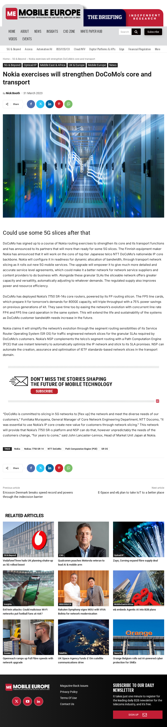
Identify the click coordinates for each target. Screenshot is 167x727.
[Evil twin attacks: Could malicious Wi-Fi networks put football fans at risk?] (28, 588)
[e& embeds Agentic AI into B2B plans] (138, 588)
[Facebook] (31, 104)
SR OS (104, 449)
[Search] (136, 31)
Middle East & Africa (52, 65)
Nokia (17, 449)
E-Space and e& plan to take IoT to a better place (131, 492)
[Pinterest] (59, 104)
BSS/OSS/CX (65, 604)
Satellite (63, 653)
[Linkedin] (50, 104)
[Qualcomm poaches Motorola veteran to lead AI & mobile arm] (83, 539)
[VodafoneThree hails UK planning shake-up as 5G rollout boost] (28, 539)
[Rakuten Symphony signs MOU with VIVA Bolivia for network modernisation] (83, 588)
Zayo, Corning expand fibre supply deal (135, 560)
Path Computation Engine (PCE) (81, 449)
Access (7, 653)
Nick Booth (13, 93)
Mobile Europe (97, 65)
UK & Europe (77, 65)
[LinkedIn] (38, 701)
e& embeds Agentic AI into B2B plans (134, 609)
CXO (61, 555)
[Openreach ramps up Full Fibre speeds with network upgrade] (28, 637)
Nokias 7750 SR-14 (34, 449)
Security (118, 653)
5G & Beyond (19, 59)
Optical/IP (30, 65)
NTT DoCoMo (54, 449)
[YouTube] (27, 701)
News (112, 65)
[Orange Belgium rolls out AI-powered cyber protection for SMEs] (138, 637)
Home (6, 59)
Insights (8, 604)
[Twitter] (40, 104)
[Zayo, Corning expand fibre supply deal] (138, 539)
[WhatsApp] (68, 104)
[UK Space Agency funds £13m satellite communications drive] (83, 637)
